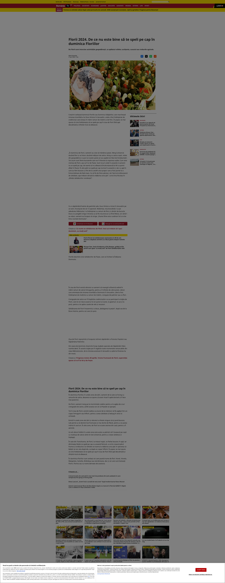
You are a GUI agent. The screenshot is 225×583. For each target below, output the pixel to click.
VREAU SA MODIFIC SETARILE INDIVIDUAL (200, 574)
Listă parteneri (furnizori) (103, 573)
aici (89, 576)
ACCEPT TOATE (201, 570)
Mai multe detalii (21, 571)
